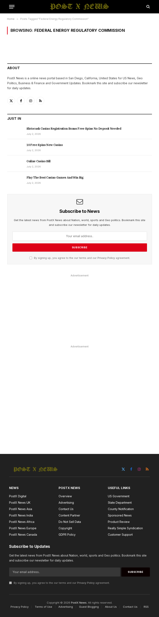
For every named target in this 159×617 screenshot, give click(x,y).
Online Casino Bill (38, 161)
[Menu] (11, 6)
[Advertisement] (79, 307)
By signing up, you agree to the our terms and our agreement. (81, 257)
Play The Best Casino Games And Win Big (54, 177)
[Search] (148, 6)
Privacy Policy (106, 257)
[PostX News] (79, 6)
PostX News (79, 602)
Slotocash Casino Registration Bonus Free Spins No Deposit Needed (73, 128)
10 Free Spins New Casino (44, 145)
